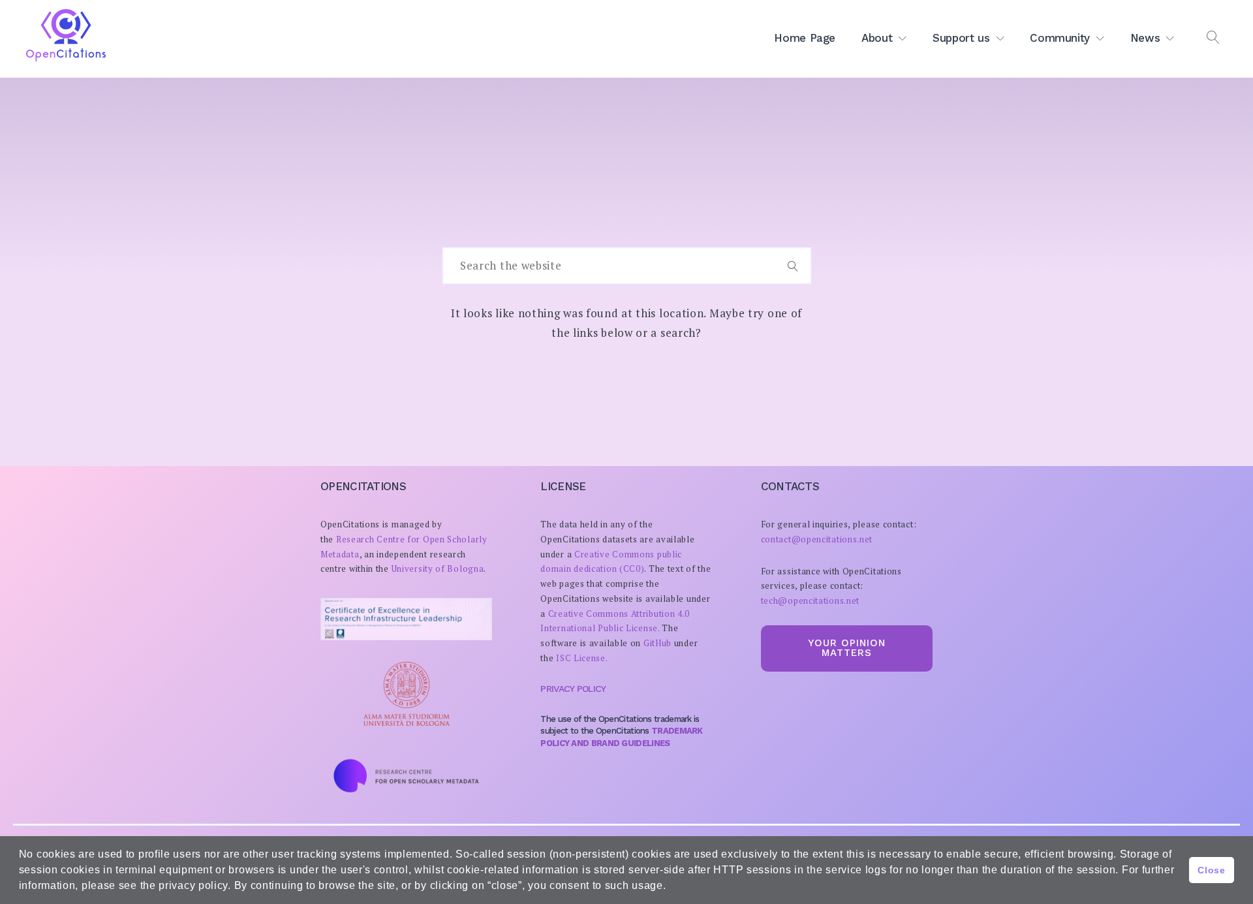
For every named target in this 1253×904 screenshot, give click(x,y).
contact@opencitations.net (817, 539)
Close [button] (1212, 870)
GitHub (657, 643)
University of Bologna (438, 568)
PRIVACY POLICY (573, 688)
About (876, 37)
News (1145, 37)
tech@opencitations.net (810, 600)
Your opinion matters (847, 648)
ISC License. (582, 658)
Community (1060, 37)
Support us (961, 37)
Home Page (804, 37)
